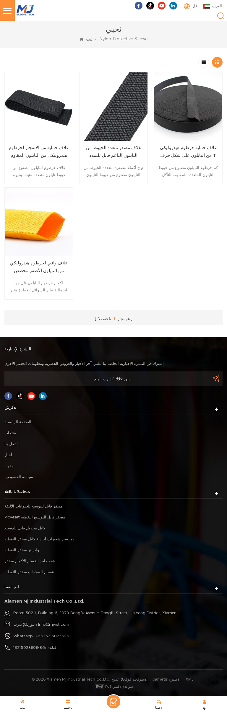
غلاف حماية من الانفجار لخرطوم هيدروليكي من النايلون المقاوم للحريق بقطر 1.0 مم (39, 152)
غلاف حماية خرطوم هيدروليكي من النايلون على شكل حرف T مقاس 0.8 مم (188, 152)
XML (189, 679)
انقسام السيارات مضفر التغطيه (30, 571)
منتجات (10, 432)
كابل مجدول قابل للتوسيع (24, 528)
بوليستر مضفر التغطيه (22, 549)
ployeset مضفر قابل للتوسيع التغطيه (34, 517)
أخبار (8, 454)
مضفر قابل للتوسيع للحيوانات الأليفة (33, 506)
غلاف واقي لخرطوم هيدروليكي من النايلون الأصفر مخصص (38, 266)
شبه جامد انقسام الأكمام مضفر (29, 560)
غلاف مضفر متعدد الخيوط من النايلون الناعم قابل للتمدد (113, 151)
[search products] (220, 15)
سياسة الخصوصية (18, 476)
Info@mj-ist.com (53, 624)
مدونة (9, 465)
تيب (89, 38)
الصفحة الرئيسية (17, 421)
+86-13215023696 (30, 647)
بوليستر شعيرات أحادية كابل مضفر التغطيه (39, 539)
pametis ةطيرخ (166, 679)
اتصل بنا (11, 443)
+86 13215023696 (52, 635)
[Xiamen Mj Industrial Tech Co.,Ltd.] (25, 9)
